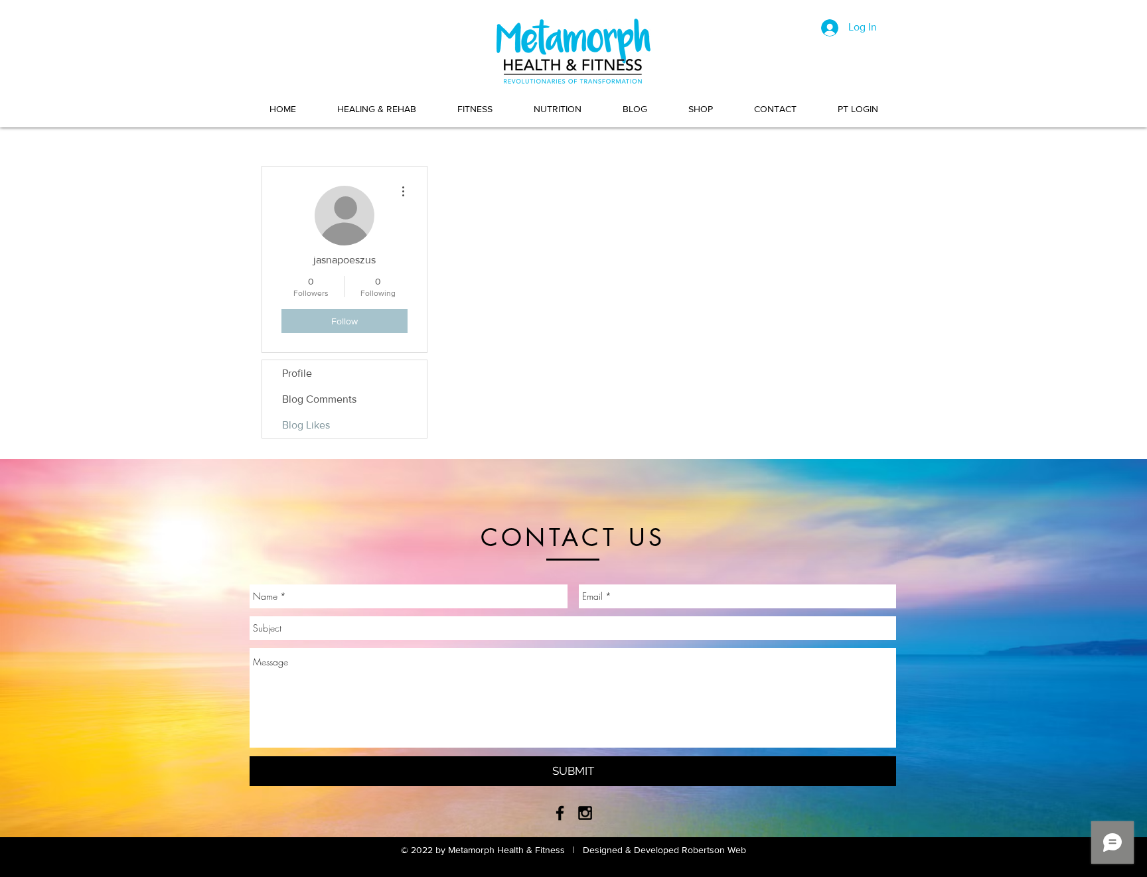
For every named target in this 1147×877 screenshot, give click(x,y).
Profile (297, 373)
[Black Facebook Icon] (560, 813)
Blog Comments (319, 399)
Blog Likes (306, 425)
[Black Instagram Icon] (585, 813)
